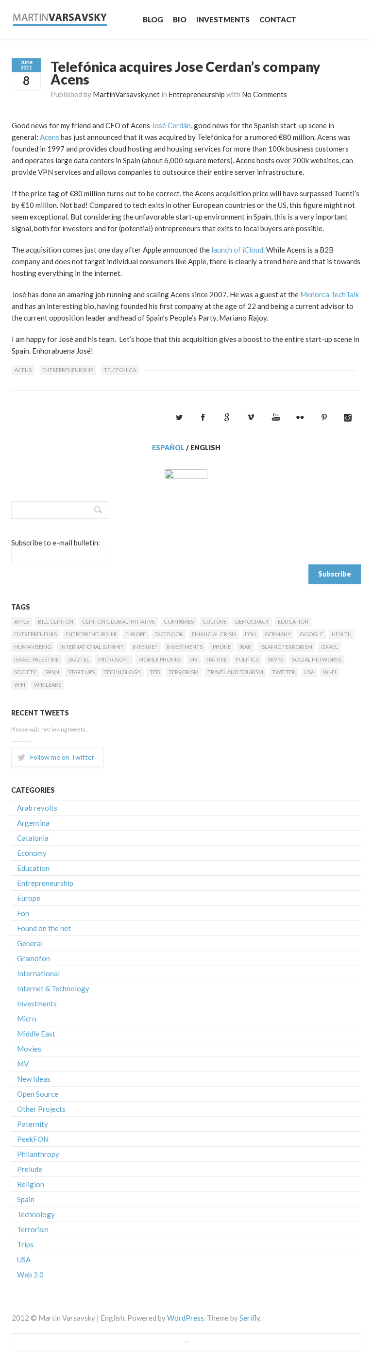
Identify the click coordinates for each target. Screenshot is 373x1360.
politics (247, 659)
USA (309, 672)
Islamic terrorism (286, 647)
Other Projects (41, 1109)
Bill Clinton (55, 621)
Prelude (29, 1169)
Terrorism (184, 672)
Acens (49, 137)
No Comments (264, 94)
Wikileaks (47, 684)
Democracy (252, 621)
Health (342, 634)
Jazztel (78, 659)
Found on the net (44, 928)
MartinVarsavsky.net (126, 94)
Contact (277, 19)
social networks (316, 659)
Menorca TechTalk (329, 294)
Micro (26, 1018)
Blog (153, 19)
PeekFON (33, 1139)
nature (216, 659)
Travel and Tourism (235, 672)
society (25, 672)
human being (32, 647)
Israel (329, 647)
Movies (29, 1048)
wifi (19, 684)
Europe (135, 634)
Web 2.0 (30, 1274)
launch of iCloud (237, 249)
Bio (179, 19)
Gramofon (33, 958)
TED (155, 672)
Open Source (37, 1093)
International (38, 973)
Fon (250, 634)
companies (179, 621)
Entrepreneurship (197, 94)
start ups (81, 672)
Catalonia (33, 837)
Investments (223, 19)
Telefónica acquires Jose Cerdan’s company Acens (185, 72)
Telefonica (120, 370)
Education (293, 621)
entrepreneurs (35, 634)
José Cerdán (171, 125)
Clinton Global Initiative (118, 621)
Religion (30, 1184)
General (30, 943)
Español (168, 447)
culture (214, 621)
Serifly (249, 1317)
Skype (275, 659)
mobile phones (159, 659)
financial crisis (214, 634)
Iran (245, 647)
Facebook (168, 634)
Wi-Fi (329, 672)
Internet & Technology (53, 988)
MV (193, 659)
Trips (25, 1244)
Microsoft (114, 659)
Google (311, 634)
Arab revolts (37, 807)
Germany (278, 634)
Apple (21, 621)
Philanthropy (38, 1154)
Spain (52, 672)
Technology (122, 672)
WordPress (185, 1317)
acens (23, 370)
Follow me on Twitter (62, 757)
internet (145, 647)
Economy (32, 853)
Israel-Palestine (36, 659)
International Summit (92, 647)
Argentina (33, 822)
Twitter (283, 672)
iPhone (221, 647)
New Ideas (34, 1078)
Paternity (32, 1124)
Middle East (36, 1033)
